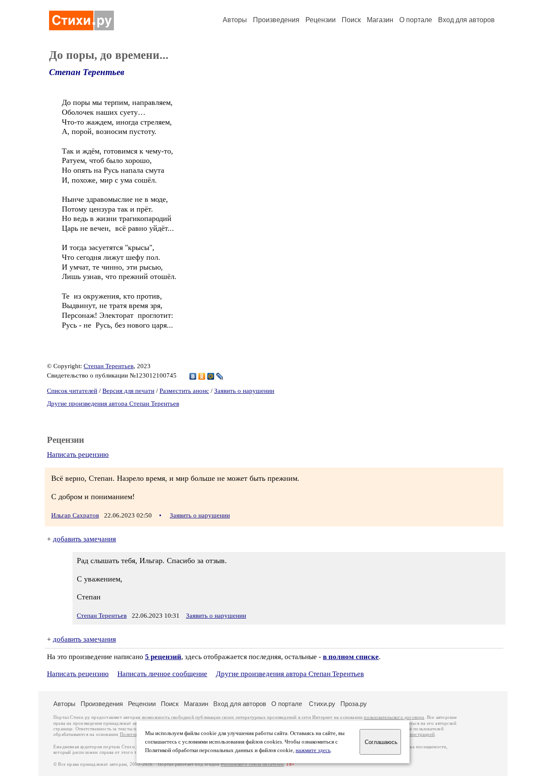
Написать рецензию (78, 454)
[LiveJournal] (219, 376)
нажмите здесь (313, 750)
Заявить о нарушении (244, 390)
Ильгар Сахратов (75, 515)
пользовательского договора (394, 717)
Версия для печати (128, 390)
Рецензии (320, 19)
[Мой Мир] (210, 376)
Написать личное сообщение (162, 674)
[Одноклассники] (201, 376)
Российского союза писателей (252, 764)
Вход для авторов (466, 19)
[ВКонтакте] (193, 376)
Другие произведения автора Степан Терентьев (113, 403)
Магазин (380, 19)
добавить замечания (84, 539)
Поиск (351, 19)
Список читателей (72, 390)
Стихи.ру (322, 703)
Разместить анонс (184, 390)
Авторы (235, 19)
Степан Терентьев (86, 72)
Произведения (276, 19)
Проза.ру (353, 703)
